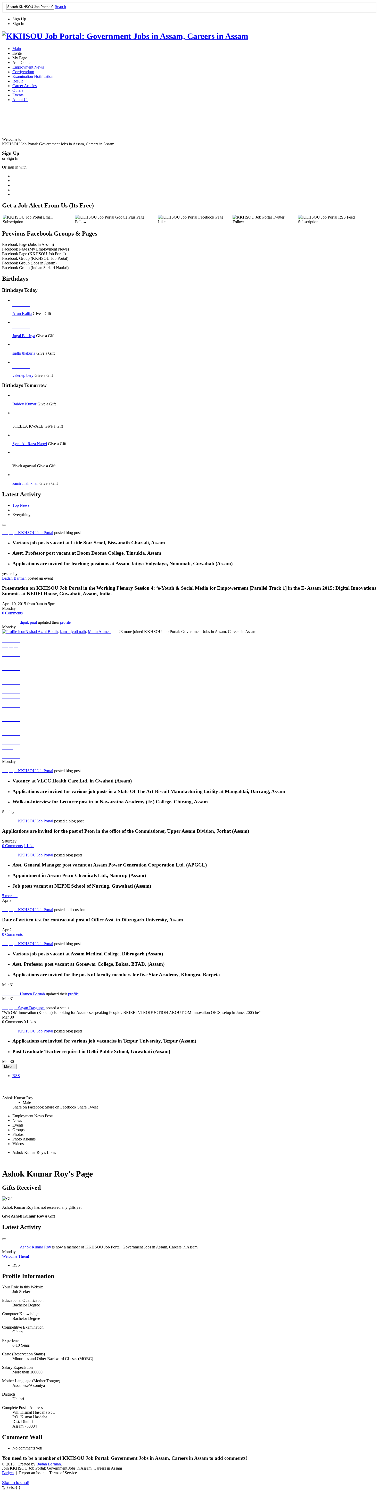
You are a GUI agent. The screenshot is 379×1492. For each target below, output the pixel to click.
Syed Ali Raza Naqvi (29, 443)
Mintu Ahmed (99, 631)
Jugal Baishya (23, 336)
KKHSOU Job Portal (35, 532)
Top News (20, 505)
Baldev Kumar (24, 404)
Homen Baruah (32, 994)
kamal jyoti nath (73, 631)
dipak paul (28, 622)
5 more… (10, 896)
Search (60, 6)
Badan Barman (14, 578)
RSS (16, 1075)
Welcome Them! (15, 1256)
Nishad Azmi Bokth (41, 631)
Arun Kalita (22, 313)
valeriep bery (23, 375)
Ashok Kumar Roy (35, 1247)
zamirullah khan (25, 483)
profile (65, 622)
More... (9, 1067)
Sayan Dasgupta (31, 1008)
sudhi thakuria (23, 353)
